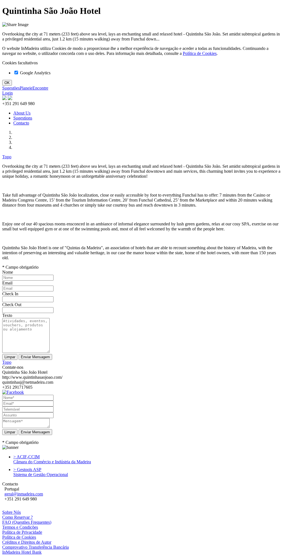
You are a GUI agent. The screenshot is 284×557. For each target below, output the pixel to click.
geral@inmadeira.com (23, 494)
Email (7, 283)
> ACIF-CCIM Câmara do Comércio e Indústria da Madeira (52, 459)
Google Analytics (34, 72)
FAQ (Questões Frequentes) (26, 522)
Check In (10, 293)
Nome (7, 272)
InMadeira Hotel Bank (22, 552)
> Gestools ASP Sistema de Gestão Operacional (40, 472)
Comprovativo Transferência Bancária (35, 547)
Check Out (11, 304)
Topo (6, 156)
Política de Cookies (200, 53)
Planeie (26, 88)
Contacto (21, 123)
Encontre (40, 88)
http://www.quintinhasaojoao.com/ (32, 377)
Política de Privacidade (22, 532)
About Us (22, 113)
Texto (7, 315)
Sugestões (11, 88)
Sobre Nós (11, 512)
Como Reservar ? (17, 517)
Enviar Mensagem (35, 432)
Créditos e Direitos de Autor (26, 542)
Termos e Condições (20, 527)
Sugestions (22, 118)
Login (7, 93)
